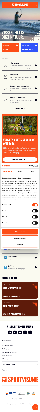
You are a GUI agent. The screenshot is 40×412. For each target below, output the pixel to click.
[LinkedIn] (10, 332)
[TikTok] (15, 332)
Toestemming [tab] (7, 171)
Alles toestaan (20, 232)
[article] (20, 290)
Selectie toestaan (20, 238)
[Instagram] (25, 332)
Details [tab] (20, 171)
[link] (20, 159)
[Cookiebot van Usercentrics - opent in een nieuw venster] (29, 165)
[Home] (20, 5)
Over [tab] (32, 171)
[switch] (35, 210)
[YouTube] (20, 332)
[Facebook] (30, 332)
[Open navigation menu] (4, 5)
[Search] (36, 5)
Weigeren (20, 244)
